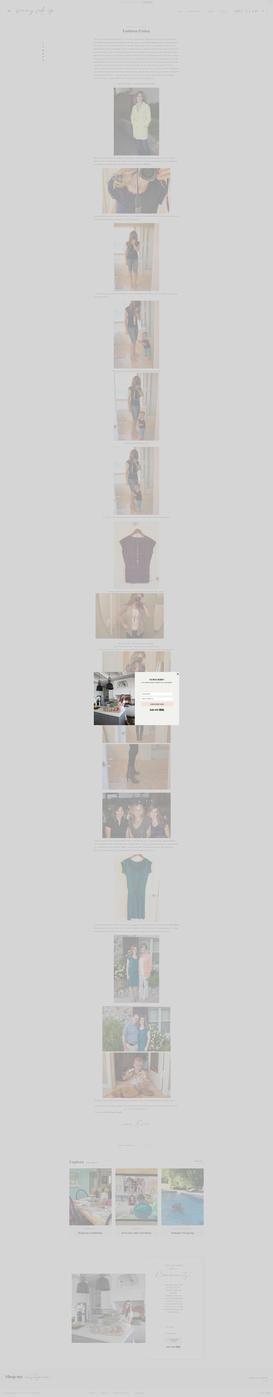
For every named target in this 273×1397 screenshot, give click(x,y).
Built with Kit (157, 710)
